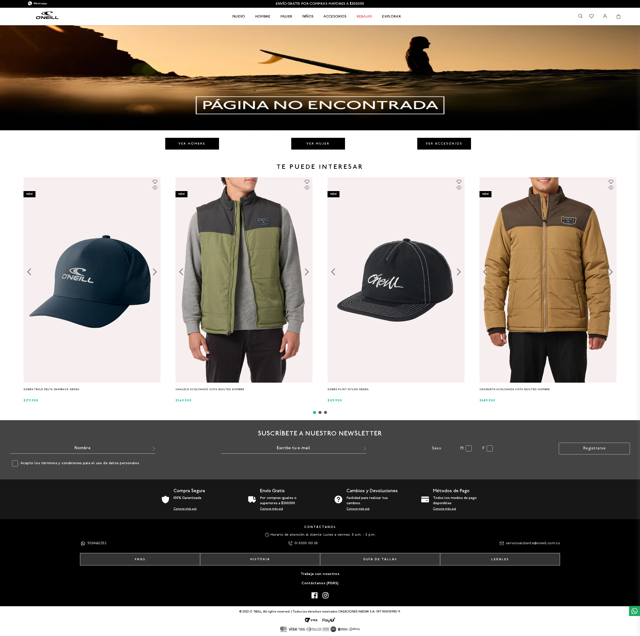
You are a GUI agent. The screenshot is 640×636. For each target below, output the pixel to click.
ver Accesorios (444, 143)
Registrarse (594, 448)
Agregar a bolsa (92, 390)
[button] (91, 381)
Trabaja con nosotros (320, 574)
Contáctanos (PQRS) (320, 583)
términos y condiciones (61, 463)
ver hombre (192, 143)
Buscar (581, 16)
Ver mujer (318, 143)
